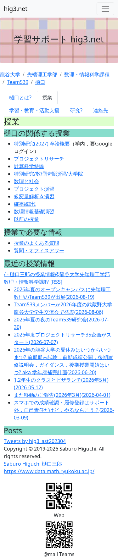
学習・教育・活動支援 (34, 110)
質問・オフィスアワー (39, 250)
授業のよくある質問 (36, 242)
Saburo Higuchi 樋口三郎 (33, 463)
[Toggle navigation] (105, 9)
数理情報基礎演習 (34, 211)
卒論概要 (60, 143)
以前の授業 (26, 219)
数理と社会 (26, 181)
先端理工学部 (42, 74)
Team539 (17, 82)
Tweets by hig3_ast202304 (35, 441)
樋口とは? (20, 97)
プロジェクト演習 (34, 188)
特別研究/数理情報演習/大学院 (48, 173)
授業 (47, 97)
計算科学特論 (29, 166)
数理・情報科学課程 (87, 74)
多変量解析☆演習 (34, 196)
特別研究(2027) (31, 143)
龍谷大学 (10, 74)
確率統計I (25, 203)
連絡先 (100, 110)
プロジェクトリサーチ (39, 158)
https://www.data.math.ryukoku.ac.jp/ (49, 471)
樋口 (40, 82)
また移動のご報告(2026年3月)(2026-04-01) (62, 394)
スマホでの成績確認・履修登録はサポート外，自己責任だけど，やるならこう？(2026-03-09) (64, 410)
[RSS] (56, 281)
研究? (76, 110)
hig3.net (15, 8)
